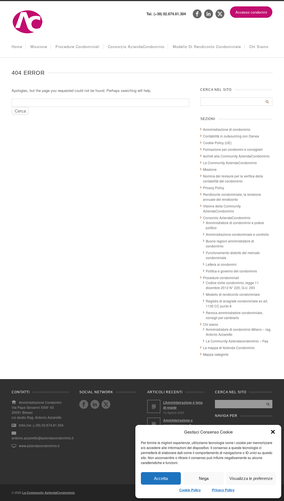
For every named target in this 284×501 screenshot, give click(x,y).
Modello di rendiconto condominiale (207, 46)
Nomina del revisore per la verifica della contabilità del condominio (233, 178)
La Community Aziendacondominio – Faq (237, 341)
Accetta (161, 478)
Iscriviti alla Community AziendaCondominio (236, 156)
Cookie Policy (190, 489)
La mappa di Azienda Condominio (229, 347)
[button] (273, 432)
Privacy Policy (223, 489)
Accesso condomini (251, 12)
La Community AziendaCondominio (230, 162)
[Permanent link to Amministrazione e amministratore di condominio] (153, 424)
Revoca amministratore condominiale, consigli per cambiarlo (234, 315)
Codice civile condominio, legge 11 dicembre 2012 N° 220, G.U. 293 (232, 285)
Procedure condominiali (77, 46)
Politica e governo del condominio (231, 271)
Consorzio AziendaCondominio (136, 46)
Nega (204, 478)
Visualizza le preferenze (251, 478)
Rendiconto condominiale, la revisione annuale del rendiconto (232, 197)
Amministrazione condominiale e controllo (237, 234)
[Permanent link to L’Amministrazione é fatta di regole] (153, 406)
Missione (39, 46)
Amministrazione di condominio (226, 129)
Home (17, 46)
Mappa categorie (216, 354)
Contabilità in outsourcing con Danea (231, 136)
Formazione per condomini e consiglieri (233, 149)
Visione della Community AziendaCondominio (222, 208)
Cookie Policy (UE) (217, 142)
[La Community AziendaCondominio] (28, 33)
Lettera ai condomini (221, 264)
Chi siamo (258, 46)
